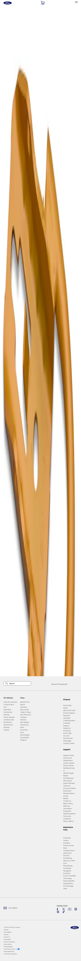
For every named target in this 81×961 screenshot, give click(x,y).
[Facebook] (58, 909)
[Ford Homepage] (74, 927)
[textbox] (17, 683)
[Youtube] (69, 909)
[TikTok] (63, 912)
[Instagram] (75, 909)
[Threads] (58, 912)
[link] (6, 930)
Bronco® (55, 684)
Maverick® (63, 684)
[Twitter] (63, 909)
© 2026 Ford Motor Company (12, 927)
